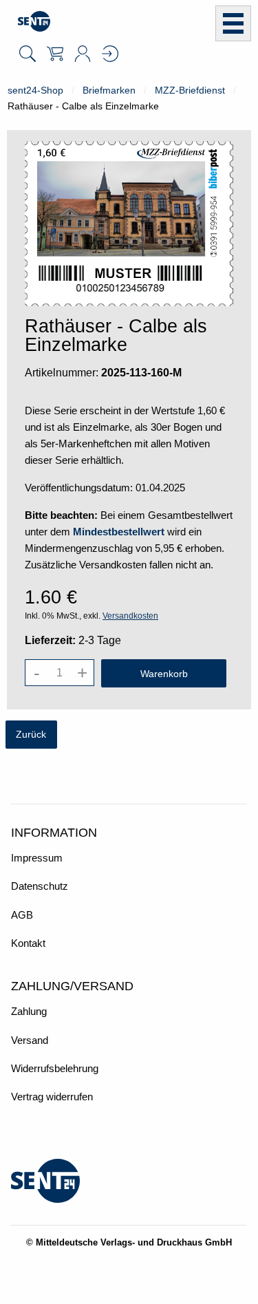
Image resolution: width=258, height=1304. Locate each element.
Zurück (31, 734)
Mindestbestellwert (118, 531)
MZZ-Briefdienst (190, 90)
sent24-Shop (35, 90)
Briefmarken (109, 90)
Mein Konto (82, 53)
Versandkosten (130, 616)
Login (110, 53)
